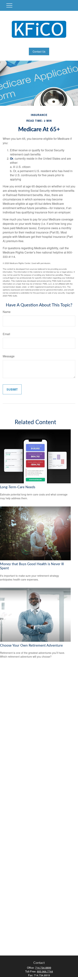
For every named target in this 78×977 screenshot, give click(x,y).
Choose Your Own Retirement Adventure (31, 645)
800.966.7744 (45, 971)
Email (6, 334)
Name (7, 312)
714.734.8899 (43, 967)
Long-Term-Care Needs (17, 487)
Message (9, 356)
